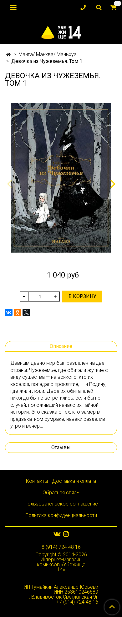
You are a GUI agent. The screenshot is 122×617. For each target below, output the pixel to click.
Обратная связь (61, 493)
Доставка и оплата (74, 481)
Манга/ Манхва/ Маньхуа (47, 54)
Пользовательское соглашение (61, 504)
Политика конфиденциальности (61, 515)
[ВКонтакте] (9, 312)
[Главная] (8, 55)
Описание (61, 346)
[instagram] (66, 534)
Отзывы (61, 447)
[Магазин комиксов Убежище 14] (60, 31)
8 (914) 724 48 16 (61, 547)
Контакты (37, 481)
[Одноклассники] (17, 312)
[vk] (57, 534)
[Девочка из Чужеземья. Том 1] (61, 178)
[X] (26, 312)
